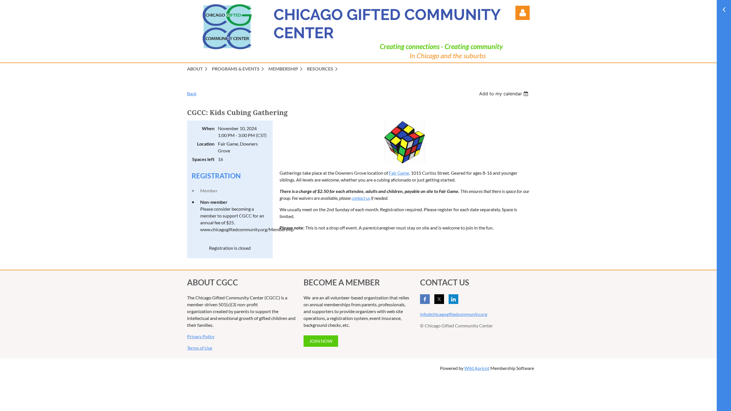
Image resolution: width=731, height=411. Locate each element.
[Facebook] (425, 299)
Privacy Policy (200, 336)
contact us (361, 198)
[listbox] (504, 93)
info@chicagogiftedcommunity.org (453, 314)
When (208, 128)
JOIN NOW (320, 341)
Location (205, 143)
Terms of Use (199, 347)
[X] (439, 299)
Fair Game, (399, 173)
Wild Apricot (476, 368)
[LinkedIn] (453, 299)
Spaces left (203, 159)
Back (191, 93)
